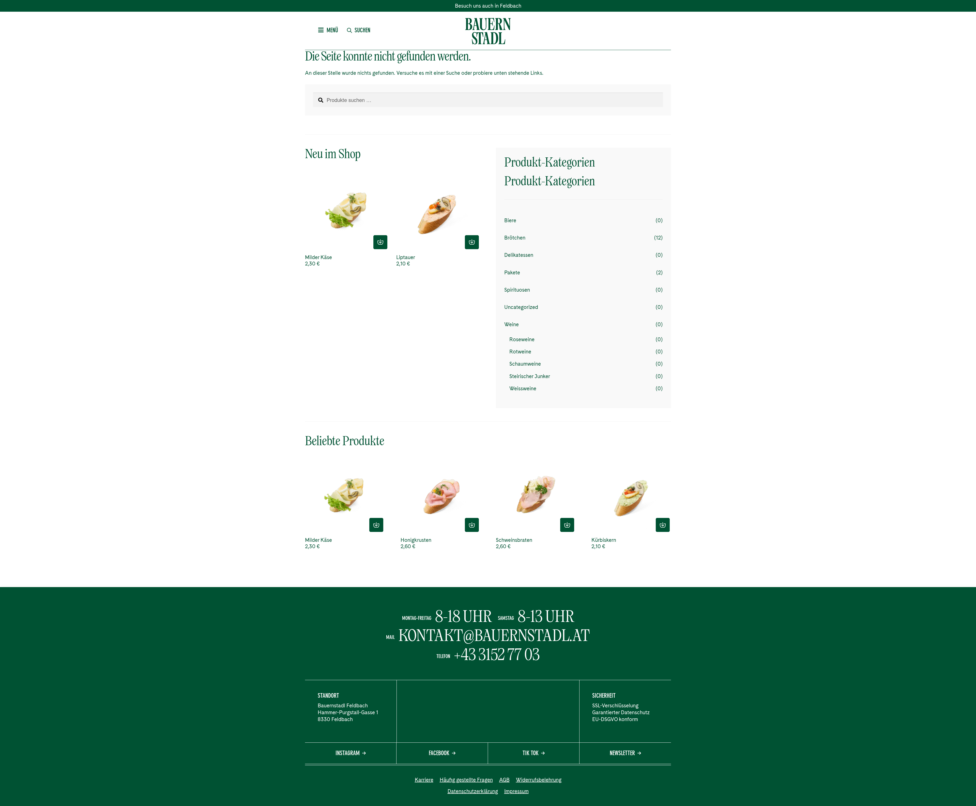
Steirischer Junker (529, 376)
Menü (332, 31)
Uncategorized (521, 307)
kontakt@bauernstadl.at (494, 635)
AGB (504, 780)
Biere (510, 220)
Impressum (516, 791)
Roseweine (522, 339)
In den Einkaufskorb (380, 242)
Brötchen (514, 238)
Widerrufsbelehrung (538, 780)
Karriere (424, 780)
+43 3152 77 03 (497, 654)
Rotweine (520, 352)
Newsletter (622, 754)
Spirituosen (517, 290)
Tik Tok (531, 754)
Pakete (512, 273)
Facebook (439, 754)
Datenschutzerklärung (473, 791)
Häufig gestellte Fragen (466, 780)
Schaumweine (525, 364)
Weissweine (522, 388)
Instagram (348, 754)
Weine (511, 324)
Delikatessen (518, 255)
